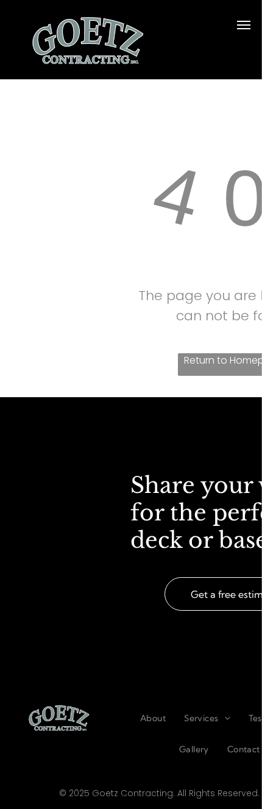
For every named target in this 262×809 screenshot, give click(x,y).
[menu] (244, 25)
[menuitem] (153, 718)
